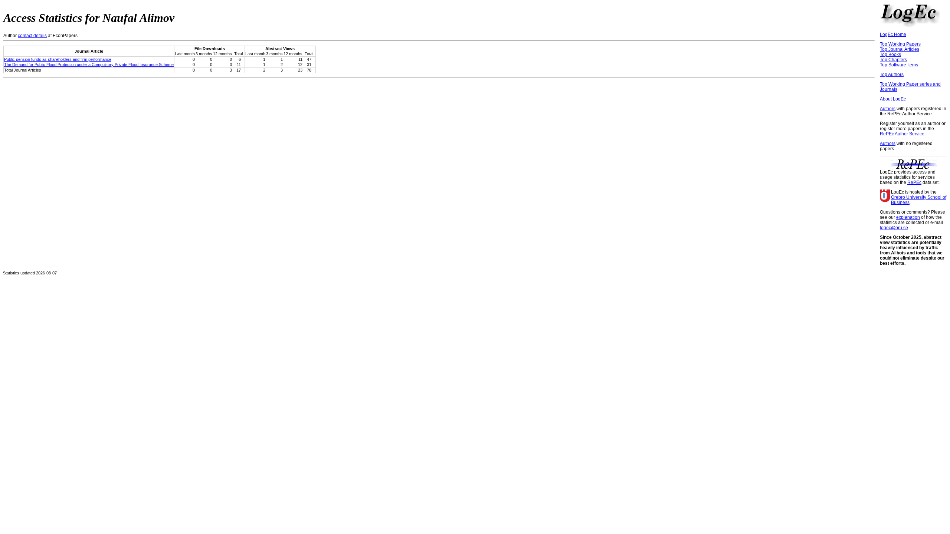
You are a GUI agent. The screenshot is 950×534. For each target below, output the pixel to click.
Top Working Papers (900, 44)
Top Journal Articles (899, 49)
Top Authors (892, 74)
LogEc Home (893, 34)
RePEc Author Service (902, 133)
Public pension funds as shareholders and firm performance (57, 59)
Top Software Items (899, 64)
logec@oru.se (894, 227)
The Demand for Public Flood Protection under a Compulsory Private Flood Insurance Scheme (89, 64)
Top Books (890, 54)
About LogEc (893, 99)
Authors (887, 108)
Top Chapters (893, 59)
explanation (908, 217)
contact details (32, 35)
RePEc (914, 182)
